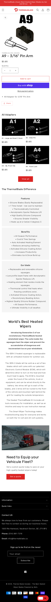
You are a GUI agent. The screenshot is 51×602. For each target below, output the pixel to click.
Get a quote (15, 476)
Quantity (5, 66)
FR (45, 598)
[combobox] (40, 598)
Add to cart (25, 79)
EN (40, 598)
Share (8, 103)
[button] (3, 10)
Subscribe (25, 560)
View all (25, 179)
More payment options (26, 91)
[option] (45, 598)
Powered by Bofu (30, 587)
